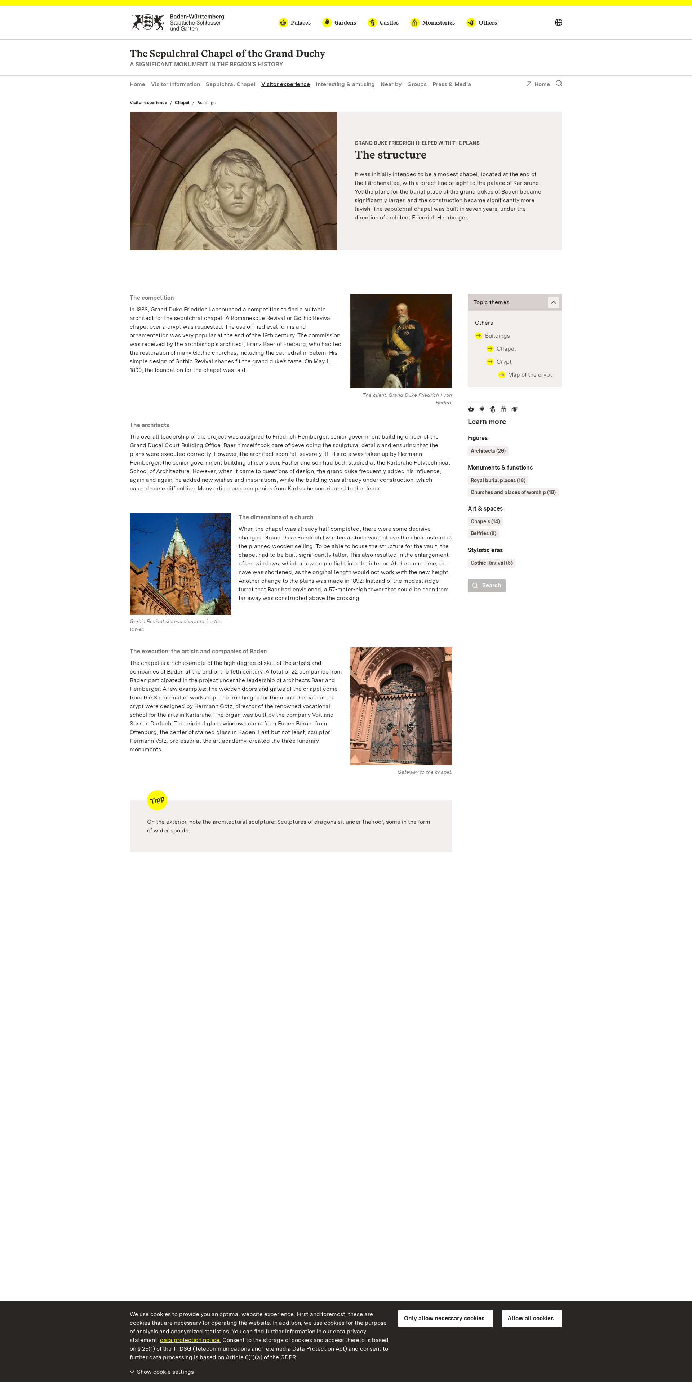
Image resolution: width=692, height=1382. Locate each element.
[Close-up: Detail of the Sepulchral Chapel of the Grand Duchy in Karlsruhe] (233, 181)
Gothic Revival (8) (492, 563)
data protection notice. (190, 1340)
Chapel (182, 102)
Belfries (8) (483, 533)
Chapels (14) (485, 521)
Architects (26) (488, 451)
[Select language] (558, 23)
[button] (515, 302)
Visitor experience (285, 84)
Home (137, 84)
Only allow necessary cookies (444, 1318)
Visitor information (175, 84)
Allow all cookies (530, 1318)
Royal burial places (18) (498, 480)
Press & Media (451, 84)
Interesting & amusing (345, 84)
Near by (391, 84)
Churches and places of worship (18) (513, 492)
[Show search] (559, 83)
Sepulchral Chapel (231, 84)
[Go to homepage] (177, 22)
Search (491, 585)
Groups (417, 84)
